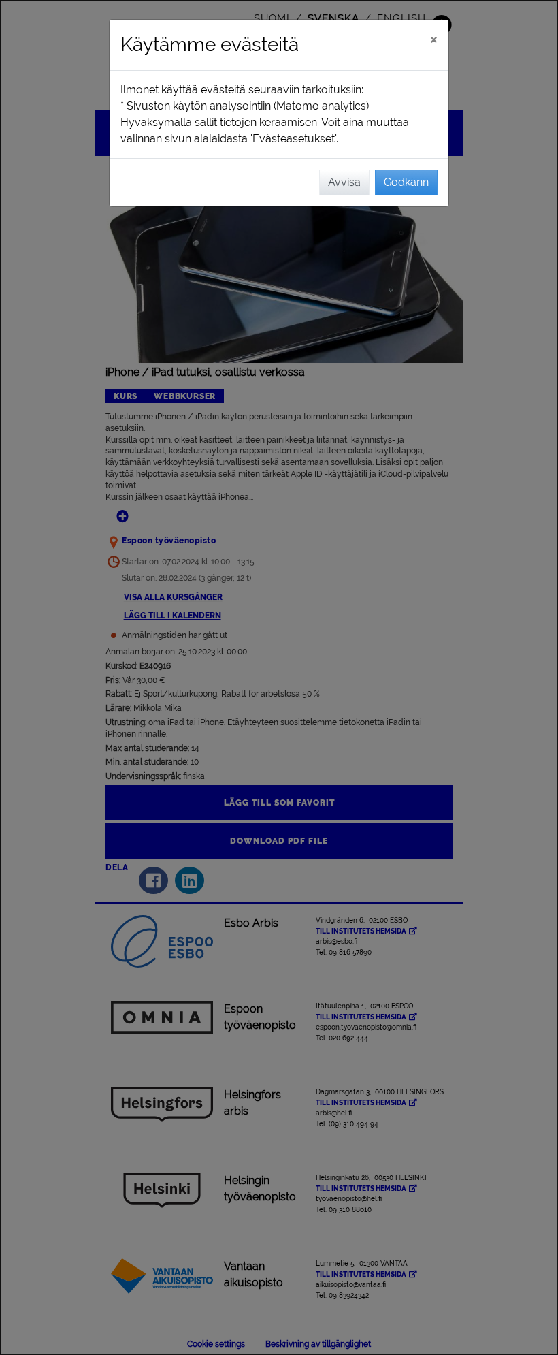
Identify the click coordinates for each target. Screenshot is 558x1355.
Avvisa (344, 182)
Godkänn (406, 182)
